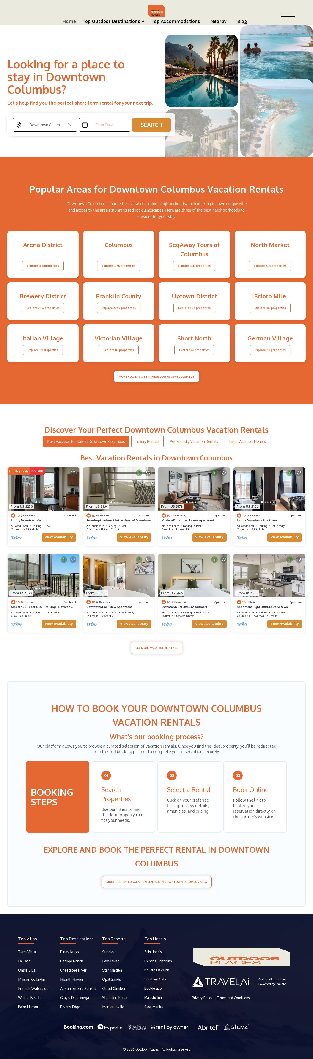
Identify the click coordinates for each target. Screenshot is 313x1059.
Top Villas (27, 938)
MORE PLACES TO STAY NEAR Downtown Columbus (156, 376)
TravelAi (281, 984)
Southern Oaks (155, 979)
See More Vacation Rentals (156, 648)
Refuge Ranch (71, 961)
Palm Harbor (28, 1007)
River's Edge (70, 1007)
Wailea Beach (29, 997)
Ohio (14, 616)
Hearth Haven (71, 979)
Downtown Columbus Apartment (184, 607)
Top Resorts (114, 938)
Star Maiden (112, 970)
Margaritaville (113, 1007)
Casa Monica (153, 1007)
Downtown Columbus (264, 616)
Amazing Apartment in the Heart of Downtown (118, 520)
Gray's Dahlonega (74, 997)
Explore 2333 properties (194, 265)
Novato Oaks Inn (156, 970)
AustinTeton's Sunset (78, 988)
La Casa (24, 961)
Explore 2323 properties (270, 265)
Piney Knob (69, 952)
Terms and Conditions (233, 998)
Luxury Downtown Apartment (257, 520)
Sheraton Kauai (114, 997)
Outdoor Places (147, 1049)
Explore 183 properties (270, 308)
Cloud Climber (113, 988)
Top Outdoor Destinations (111, 21)
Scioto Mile (32, 529)
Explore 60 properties (270, 350)
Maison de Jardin (31, 979)
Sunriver (109, 952)
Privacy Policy (202, 998)
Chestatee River (73, 970)
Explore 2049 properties (119, 308)
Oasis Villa (26, 970)
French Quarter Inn (158, 961)
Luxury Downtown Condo (28, 520)
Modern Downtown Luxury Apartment (188, 520)
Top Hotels (155, 938)
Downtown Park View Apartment (109, 607)
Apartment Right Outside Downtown (262, 607)
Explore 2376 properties (118, 265)
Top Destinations (77, 938)
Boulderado (153, 988)
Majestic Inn (153, 997)
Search (151, 124)
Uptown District (110, 529)
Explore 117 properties (118, 350)
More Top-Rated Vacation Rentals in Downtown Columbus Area (156, 882)
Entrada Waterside (33, 988)
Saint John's (153, 952)
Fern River (110, 961)
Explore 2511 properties (43, 265)
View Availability (59, 537)
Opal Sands (111, 979)
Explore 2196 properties (42, 308)
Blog (242, 21)
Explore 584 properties (194, 308)
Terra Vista (27, 952)
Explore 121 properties (43, 350)
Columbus (16, 529)
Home (69, 21)
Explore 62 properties (194, 350)
